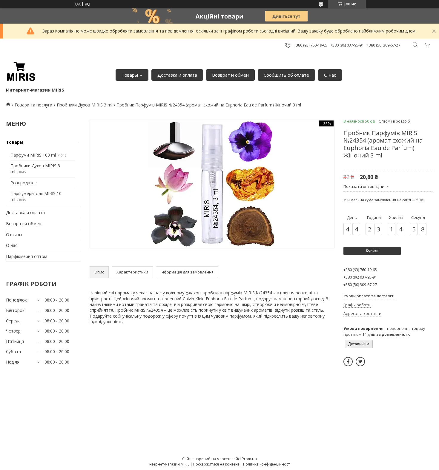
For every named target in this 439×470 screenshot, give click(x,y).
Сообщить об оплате (286, 75)
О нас (330, 75)
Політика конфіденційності (267, 464)
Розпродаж (21, 182)
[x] (360, 361)
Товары (130, 75)
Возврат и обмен (230, 75)
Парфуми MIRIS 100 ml (33, 155)
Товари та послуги (33, 105)
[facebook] (348, 361)
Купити (372, 251)
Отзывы (14, 234)
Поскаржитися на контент (216, 464)
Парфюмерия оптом (26, 256)
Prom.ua (249, 458)
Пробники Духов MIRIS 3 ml (84, 105)
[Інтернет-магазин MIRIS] (21, 72)
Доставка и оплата (177, 75)
